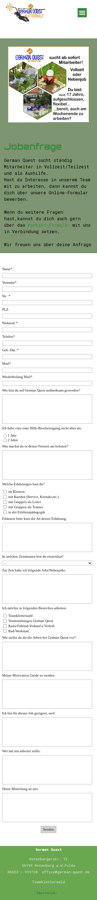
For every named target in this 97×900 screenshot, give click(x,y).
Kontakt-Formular (49, 225)
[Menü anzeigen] (82, 12)
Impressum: (47, 892)
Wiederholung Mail (17, 377)
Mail (6, 364)
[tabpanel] (48, 194)
